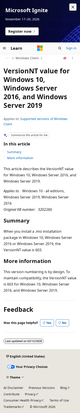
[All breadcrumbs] (7, 58)
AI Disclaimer (13, 388)
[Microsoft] (40, 48)
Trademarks (12, 407)
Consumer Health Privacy (22, 400)
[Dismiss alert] (72, 7)
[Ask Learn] (65, 58)
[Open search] (59, 48)
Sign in (71, 48)
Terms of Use (59, 400)
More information (20, 158)
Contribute (12, 394)
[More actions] (72, 58)
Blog (63, 388)
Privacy (30, 394)
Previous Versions (42, 388)
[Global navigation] (4, 48)
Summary (14, 152)
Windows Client (27, 58)
